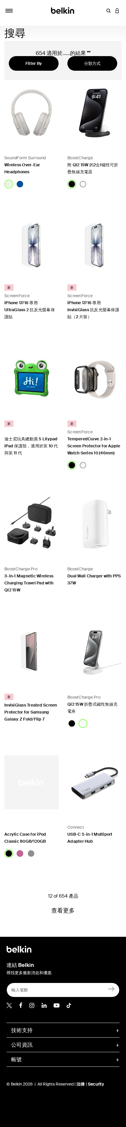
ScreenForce (17, 295)
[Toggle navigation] (9, 10)
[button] (108, 10)
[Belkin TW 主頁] (63, 10)
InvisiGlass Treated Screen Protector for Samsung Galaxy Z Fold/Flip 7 (30, 712)
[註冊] (111, 989)
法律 (81, 1084)
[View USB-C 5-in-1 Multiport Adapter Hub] (94, 782)
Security (96, 1084)
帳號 (16, 1059)
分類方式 (92, 63)
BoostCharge (80, 157)
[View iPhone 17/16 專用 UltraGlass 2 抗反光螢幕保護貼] (31, 243)
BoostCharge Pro (21, 569)
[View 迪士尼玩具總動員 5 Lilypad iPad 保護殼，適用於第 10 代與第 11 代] (31, 379)
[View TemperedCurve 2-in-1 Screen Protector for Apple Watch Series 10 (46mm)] (94, 379)
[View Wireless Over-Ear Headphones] (31, 113)
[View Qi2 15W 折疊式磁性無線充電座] (94, 652)
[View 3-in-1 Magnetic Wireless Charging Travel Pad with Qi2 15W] (31, 524)
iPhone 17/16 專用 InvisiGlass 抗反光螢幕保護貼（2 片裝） (93, 309)
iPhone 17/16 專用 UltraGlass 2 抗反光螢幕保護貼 (29, 309)
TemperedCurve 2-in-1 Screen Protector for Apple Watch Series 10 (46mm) (93, 446)
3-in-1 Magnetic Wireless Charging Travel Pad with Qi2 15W (28, 583)
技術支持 (22, 1030)
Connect (75, 827)
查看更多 (63, 910)
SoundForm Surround (25, 157)
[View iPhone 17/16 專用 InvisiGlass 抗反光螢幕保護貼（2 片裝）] (94, 243)
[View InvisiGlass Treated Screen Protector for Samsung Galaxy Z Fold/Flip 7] (31, 652)
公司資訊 (22, 1044)
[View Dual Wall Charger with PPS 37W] (94, 524)
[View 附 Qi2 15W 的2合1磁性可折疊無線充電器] (94, 113)
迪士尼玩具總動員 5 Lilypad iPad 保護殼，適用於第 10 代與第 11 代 (31, 446)
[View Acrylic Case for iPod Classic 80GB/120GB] (31, 782)
